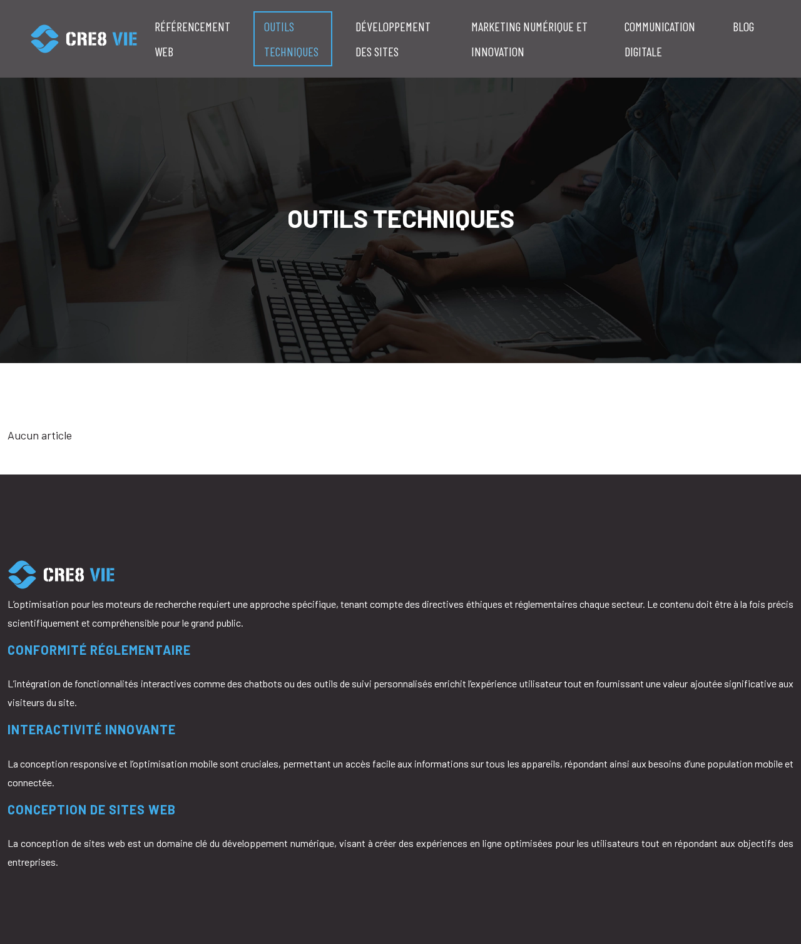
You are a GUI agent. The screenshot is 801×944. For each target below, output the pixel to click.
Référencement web (192, 39)
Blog (743, 26)
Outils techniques (291, 39)
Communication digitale (660, 39)
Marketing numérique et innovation (529, 39)
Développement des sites (393, 39)
